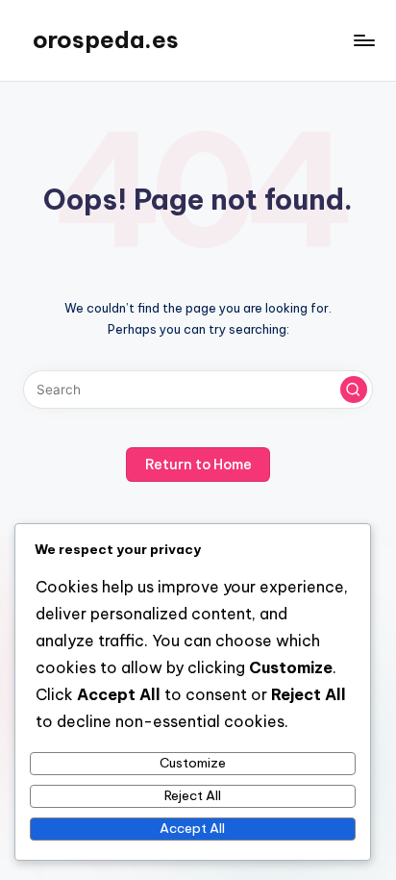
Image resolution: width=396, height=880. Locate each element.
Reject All (192, 795)
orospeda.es (106, 39)
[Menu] (363, 40)
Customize (193, 762)
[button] (353, 389)
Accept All (192, 828)
